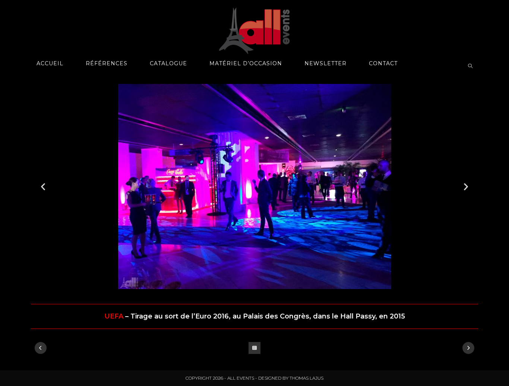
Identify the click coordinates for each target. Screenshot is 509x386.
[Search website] (470, 66)
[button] (43, 186)
